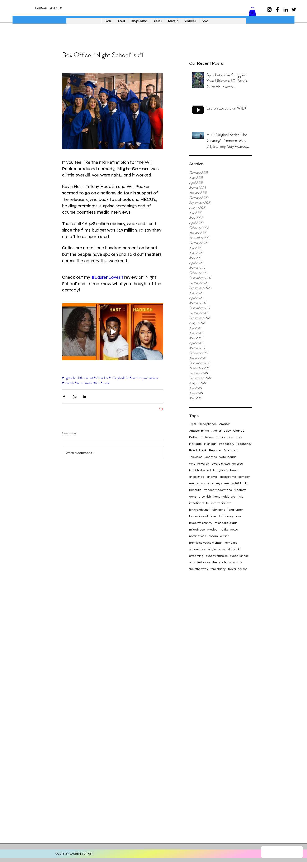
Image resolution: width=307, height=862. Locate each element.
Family (220, 437)
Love (239, 437)
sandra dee (197, 549)
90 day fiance (207, 424)
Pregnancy (244, 443)
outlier (224, 536)
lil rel (214, 516)
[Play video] (112, 331)
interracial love (221, 503)
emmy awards (199, 483)
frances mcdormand (218, 490)
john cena (218, 509)
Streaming (231, 450)
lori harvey (226, 516)
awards (237, 463)
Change (238, 430)
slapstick (234, 549)
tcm (192, 562)
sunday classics (216, 556)
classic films (227, 476)
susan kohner (239, 556)
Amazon (225, 424)
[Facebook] (277, 9)
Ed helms (207, 437)
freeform (240, 490)
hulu (240, 496)
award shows (221, 463)
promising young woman (205, 542)
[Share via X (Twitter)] (74, 396)
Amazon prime (199, 430)
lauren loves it (198, 516)
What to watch (199, 463)
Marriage (195, 443)
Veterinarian (227, 457)
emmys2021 (232, 483)
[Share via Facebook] (64, 396)
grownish (205, 496)
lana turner (235, 509)
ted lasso (203, 562)
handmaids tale (224, 496)
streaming (196, 556)
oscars (213, 536)
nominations (197, 536)
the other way (198, 569)
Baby (227, 430)
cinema (212, 476)
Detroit (193, 437)
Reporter (215, 450)
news (234, 529)
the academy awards (227, 562)
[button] (252, 11)
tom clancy (218, 569)
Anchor (216, 430)
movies (212, 529)
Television (195, 457)
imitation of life (199, 503)
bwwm (234, 470)
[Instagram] (269, 9)
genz (192, 496)
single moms (216, 549)
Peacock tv (226, 443)
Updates (211, 457)
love (238, 516)
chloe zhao (196, 476)
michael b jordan (226, 523)
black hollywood (200, 470)
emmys (217, 483)
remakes (231, 542)
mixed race (197, 529)
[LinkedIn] (286, 9)
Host (230, 437)
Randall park (198, 450)
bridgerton (220, 470)
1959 (192, 424)
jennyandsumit (199, 509)
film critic (195, 490)
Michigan (210, 443)
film (246, 483)
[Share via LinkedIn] (84, 396)
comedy (244, 476)
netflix (224, 529)
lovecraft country (200, 523)
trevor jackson (237, 569)
